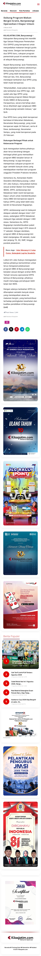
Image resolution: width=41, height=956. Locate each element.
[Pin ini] (16, 329)
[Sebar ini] (5, 329)
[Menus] (38, 4)
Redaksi (34, 947)
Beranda (7, 947)
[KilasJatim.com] (12, 4)
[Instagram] (7, 322)
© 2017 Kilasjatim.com (20, 949)
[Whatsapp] (27, 329)
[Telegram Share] (22, 329)
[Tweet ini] (11, 329)
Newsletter (26, 947)
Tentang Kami (16, 947)
